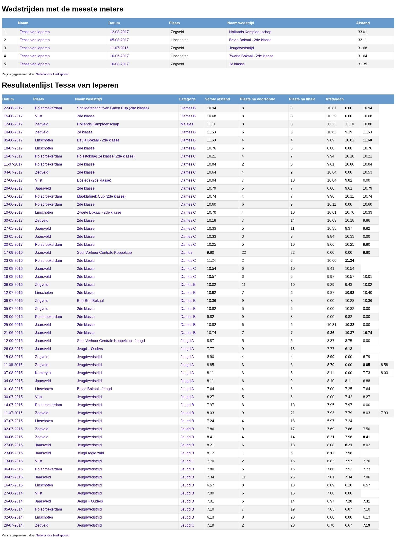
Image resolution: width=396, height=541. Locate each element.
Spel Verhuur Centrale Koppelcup (104, 252)
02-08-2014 (13, 517)
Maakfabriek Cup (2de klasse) (101, 196)
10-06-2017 (119, 56)
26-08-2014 (13, 501)
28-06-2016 (13, 317)
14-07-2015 (13, 405)
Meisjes (187, 124)
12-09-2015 (13, 341)
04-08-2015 (13, 381)
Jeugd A (187, 341)
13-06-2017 (13, 204)
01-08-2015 (13, 389)
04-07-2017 (13, 172)
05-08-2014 (13, 509)
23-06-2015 (13, 453)
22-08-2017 (13, 108)
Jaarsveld (43, 188)
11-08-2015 (13, 365)
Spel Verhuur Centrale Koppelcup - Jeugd (111, 341)
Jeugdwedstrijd (241, 48)
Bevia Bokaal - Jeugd (94, 389)
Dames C (188, 156)
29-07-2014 (13, 525)
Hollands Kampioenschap (250, 32)
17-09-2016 (13, 252)
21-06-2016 (13, 333)
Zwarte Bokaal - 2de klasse (251, 56)
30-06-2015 (13, 437)
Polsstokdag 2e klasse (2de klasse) (106, 156)
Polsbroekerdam (48, 108)
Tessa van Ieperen (35, 32)
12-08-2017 (119, 32)
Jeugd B (187, 405)
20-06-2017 (13, 188)
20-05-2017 (13, 244)
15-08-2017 (13, 116)
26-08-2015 (13, 349)
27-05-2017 (13, 228)
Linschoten (44, 140)
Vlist (38, 116)
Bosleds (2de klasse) (94, 180)
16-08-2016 (13, 277)
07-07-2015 (13, 421)
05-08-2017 (119, 40)
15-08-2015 (13, 357)
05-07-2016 (13, 309)
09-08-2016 (13, 285)
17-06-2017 (13, 196)
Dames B (188, 108)
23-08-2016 (13, 260)
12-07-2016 (13, 293)
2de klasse (86, 116)
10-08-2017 (119, 64)
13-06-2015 (13, 461)
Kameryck (43, 373)
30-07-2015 (13, 397)
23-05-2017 (13, 236)
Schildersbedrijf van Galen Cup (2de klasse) (113, 108)
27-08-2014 (13, 493)
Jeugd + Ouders (90, 349)
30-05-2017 (13, 220)
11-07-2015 (119, 48)
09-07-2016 (13, 301)
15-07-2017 (13, 156)
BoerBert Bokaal (90, 301)
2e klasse (237, 64)
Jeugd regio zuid (90, 453)
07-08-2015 (13, 373)
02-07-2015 (13, 429)
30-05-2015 (13, 477)
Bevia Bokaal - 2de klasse (250, 40)
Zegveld (41, 124)
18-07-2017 (13, 148)
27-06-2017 (13, 180)
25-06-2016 (13, 325)
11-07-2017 (13, 164)
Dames (186, 252)
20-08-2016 (13, 268)
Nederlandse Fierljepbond (52, 74)
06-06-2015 (13, 469)
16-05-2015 (13, 485)
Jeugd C (187, 461)
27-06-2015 (13, 445)
